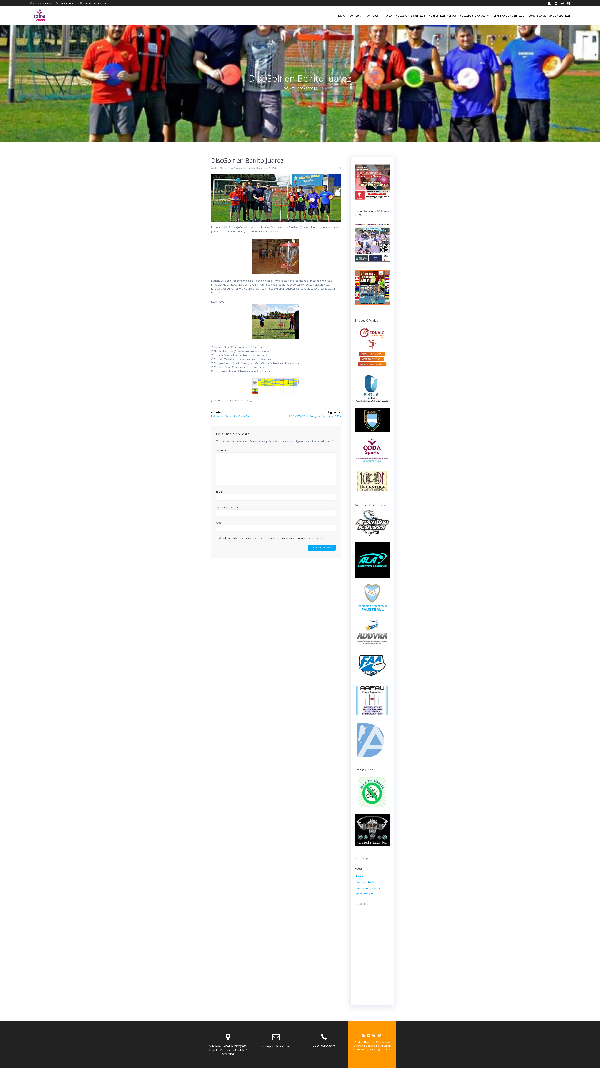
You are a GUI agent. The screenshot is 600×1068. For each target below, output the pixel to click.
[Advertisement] (378, 955)
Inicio (341, 15)
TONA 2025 (372, 15)
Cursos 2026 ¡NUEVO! (442, 15)
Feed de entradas (366, 882)
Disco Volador (235, 167)
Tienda (387, 15)
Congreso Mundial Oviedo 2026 (549, 15)
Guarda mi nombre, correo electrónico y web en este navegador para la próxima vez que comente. (272, 537)
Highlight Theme (381, 1049)
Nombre (221, 492)
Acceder (360, 876)
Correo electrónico (227, 507)
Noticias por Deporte (254, 167)
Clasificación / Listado (509, 15)
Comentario (223, 450)
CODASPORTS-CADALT (473, 15)
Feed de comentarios (368, 888)
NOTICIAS (355, 15)
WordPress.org (364, 894)
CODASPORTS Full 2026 (410, 15)
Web (218, 522)
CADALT (219, 167)
